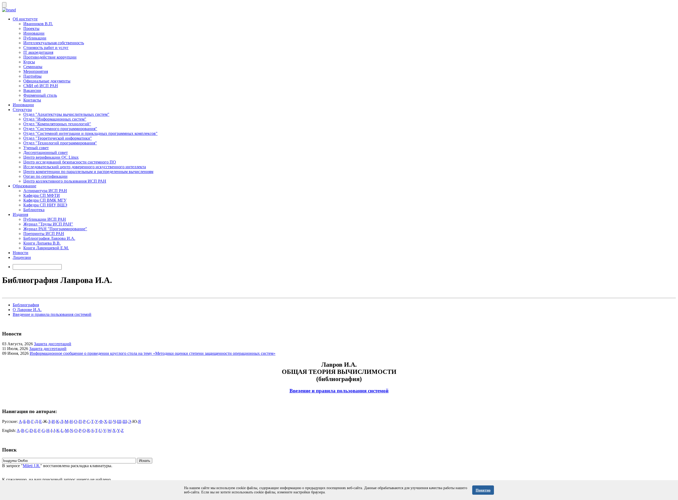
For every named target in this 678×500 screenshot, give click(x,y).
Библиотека (33, 209)
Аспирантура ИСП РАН (45, 190)
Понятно (483, 490)
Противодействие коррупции (50, 57)
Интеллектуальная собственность (53, 43)
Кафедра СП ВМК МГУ (44, 200)
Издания (20, 214)
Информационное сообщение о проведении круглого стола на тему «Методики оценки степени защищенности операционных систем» (152, 353)
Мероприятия (35, 71)
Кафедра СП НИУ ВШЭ (45, 205)
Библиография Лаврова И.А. (49, 238)
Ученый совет (36, 147)
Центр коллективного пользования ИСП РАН (64, 181)
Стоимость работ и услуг (46, 47)
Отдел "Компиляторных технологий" (57, 124)
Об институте (25, 19)
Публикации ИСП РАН (44, 219)
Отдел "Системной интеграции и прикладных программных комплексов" (90, 133)
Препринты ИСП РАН (43, 233)
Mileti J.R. (31, 465)
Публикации (34, 38)
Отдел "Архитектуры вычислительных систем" (66, 114)
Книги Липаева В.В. (42, 243)
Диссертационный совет (45, 152)
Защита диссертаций (52, 344)
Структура (22, 109)
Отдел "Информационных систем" (54, 119)
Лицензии (22, 257)
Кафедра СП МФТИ (41, 195)
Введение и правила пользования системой (52, 314)
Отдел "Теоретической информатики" (57, 138)
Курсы (29, 62)
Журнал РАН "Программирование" (55, 229)
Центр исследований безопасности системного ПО (69, 162)
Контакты (32, 100)
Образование (24, 186)
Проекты (31, 28)
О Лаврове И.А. (27, 309)
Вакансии (32, 90)
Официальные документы (46, 81)
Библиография (26, 305)
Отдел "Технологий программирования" (60, 143)
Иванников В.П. (38, 23)
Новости (20, 252)
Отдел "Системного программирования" (60, 128)
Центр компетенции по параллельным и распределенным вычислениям (88, 171)
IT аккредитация (38, 52)
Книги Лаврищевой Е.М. (46, 248)
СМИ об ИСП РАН (40, 85)
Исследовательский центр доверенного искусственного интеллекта (84, 167)
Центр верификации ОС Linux (51, 157)
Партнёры (32, 76)
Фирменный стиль (40, 95)
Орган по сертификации (45, 176)
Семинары (32, 66)
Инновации (33, 33)
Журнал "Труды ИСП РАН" (48, 224)
